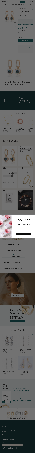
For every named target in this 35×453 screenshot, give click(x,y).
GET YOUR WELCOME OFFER (23, 233)
